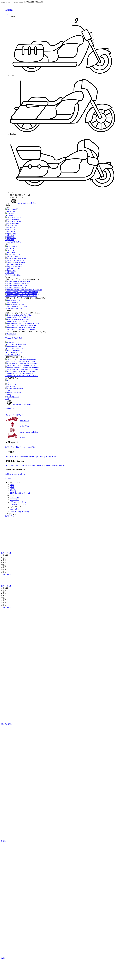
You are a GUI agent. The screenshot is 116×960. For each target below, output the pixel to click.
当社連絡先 (14, 509)
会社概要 (9, 10)
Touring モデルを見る (13, 338)
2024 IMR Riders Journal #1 (34, 465)
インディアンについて (14, 415)
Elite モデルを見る (12, 355)
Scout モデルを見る (13, 242)
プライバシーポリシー (19, 502)
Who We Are (10, 456)
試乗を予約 (9, 408)
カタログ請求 (30, 447)
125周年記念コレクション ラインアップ (21, 376)
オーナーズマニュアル (19, 504)
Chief (12, 487)
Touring (13, 491)
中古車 (8, 478)
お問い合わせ (19, 447)
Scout (12, 485)
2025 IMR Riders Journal (14, 465)
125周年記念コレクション (20, 493)
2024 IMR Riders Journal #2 (54, 465)
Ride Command (20, 456)
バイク (8, 14)
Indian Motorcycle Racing (35, 456)
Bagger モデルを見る (13, 308)
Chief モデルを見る (13, 275)
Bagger (12, 489)
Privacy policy (6, 574)
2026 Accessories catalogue (15, 474)
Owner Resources (51, 456)
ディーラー (14, 500)
